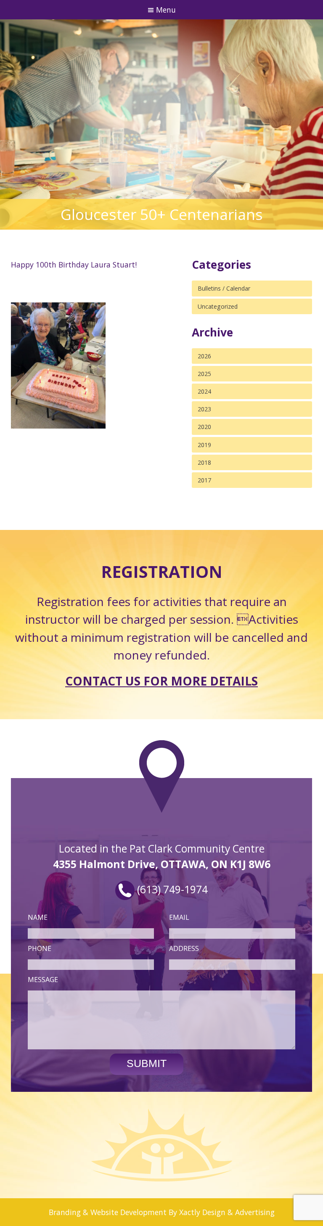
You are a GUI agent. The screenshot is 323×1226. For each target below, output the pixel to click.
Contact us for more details (161, 681)
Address (184, 948)
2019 (204, 445)
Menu (165, 10)
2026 (204, 356)
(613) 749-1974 (171, 889)
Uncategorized (218, 306)
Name (38, 917)
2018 (204, 462)
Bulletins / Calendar (224, 288)
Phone (39, 948)
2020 (204, 427)
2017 (204, 480)
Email (179, 917)
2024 (204, 391)
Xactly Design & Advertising (227, 1212)
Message (43, 979)
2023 (204, 409)
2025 (204, 374)
